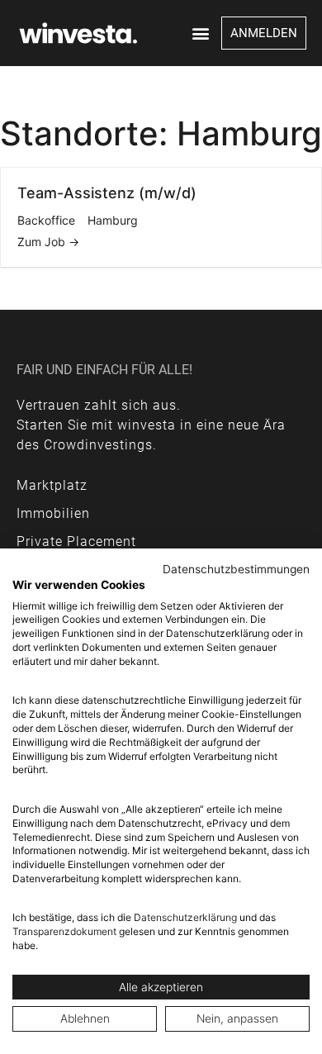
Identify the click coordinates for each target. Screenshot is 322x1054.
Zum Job (43, 242)
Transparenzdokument (64, 931)
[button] (201, 33)
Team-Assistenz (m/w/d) (107, 193)
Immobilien (53, 513)
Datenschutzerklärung (185, 917)
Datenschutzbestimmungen (236, 569)
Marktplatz (52, 485)
